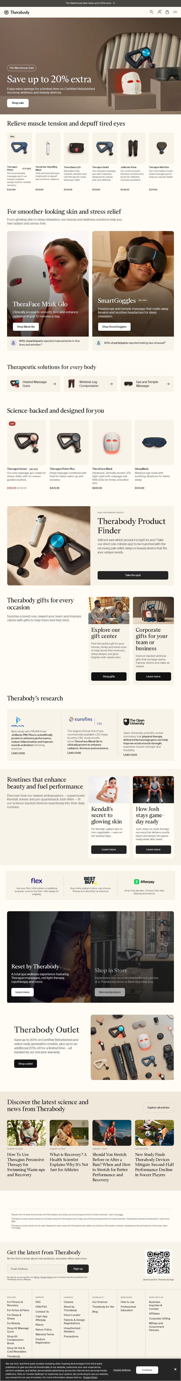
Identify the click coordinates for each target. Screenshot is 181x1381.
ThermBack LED (72, 167)
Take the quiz (133, 575)
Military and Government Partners (156, 1327)
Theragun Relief (100, 167)
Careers (68, 1302)
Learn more (18, 753)
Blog (95, 1311)
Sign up (78, 1269)
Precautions (71, 1336)
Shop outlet (25, 1064)
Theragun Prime (12, 168)
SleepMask (141, 469)
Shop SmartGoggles (114, 326)
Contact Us (42, 1311)
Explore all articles (159, 1107)
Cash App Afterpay (41, 1318)
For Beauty (13, 1323)
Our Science (99, 1302)
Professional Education (128, 1308)
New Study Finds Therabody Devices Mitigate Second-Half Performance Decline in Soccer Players (154, 1164)
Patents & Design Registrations (74, 1321)
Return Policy (44, 1329)
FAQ (38, 1302)
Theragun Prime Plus (62, 469)
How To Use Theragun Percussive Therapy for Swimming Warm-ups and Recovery (26, 1164)
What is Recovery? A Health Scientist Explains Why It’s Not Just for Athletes (69, 1162)
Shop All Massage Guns (18, 1330)
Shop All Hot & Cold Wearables (16, 1350)
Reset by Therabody (70, 1308)
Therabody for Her (103, 1307)
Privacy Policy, (46, 1277)
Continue (147, 1370)
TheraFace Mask (102, 469)
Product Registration (43, 1341)
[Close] (175, 1369)
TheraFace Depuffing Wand (46, 168)
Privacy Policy (90, 1377)
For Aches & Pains (18, 1310)
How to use (128, 1302)
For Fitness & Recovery (15, 1303)
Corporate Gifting (159, 1318)
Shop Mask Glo (26, 326)
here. (121, 1214)
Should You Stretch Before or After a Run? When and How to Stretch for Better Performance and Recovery (111, 1167)
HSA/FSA (41, 1307)
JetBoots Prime (129, 167)
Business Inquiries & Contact (155, 1305)
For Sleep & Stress (14, 1316)
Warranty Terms (45, 1334)
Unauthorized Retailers (72, 1330)
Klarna (39, 1324)
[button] (152, 12)
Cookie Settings (122, 1370)
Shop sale (18, 103)
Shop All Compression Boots (15, 1340)
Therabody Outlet (13, 1358)
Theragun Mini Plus (159, 167)
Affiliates (154, 1313)
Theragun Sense (17, 469)
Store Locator (72, 1315)
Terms (36, 1277)
